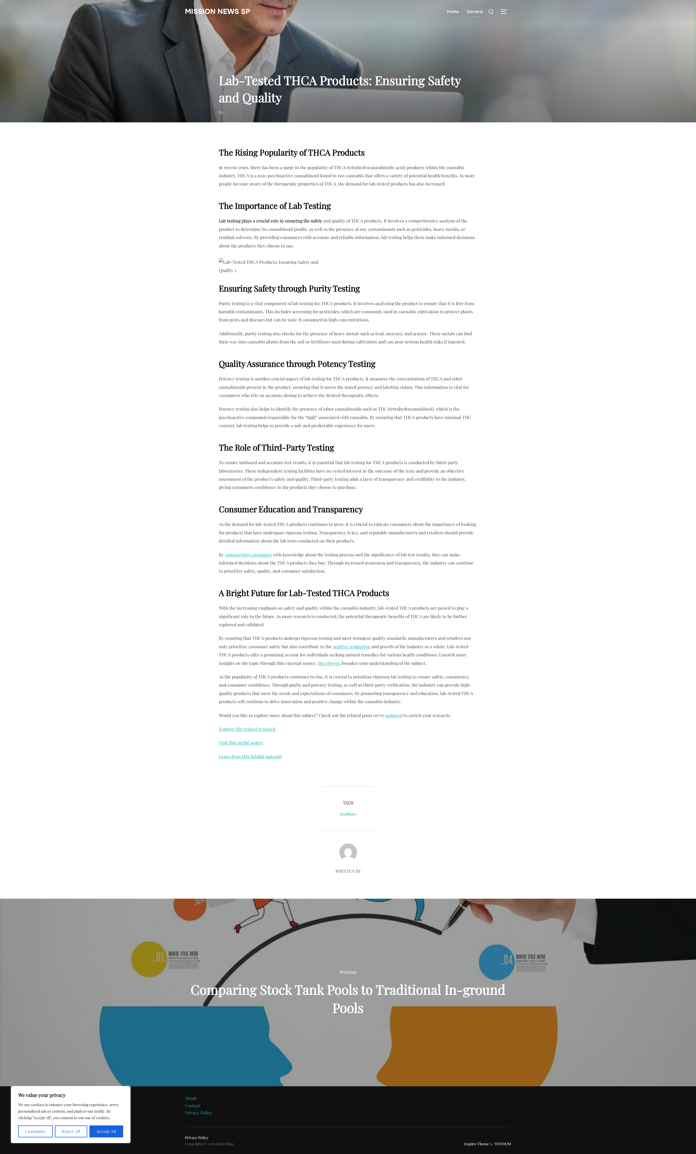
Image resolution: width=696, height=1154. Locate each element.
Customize (35, 1131)
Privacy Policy (198, 1112)
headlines (348, 814)
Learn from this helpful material (250, 756)
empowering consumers (248, 554)
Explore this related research (247, 729)
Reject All (71, 1131)
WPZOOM (503, 1143)
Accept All (106, 1131)
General (475, 11)
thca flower (329, 663)
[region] (70, 1114)
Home (453, 11)
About (191, 1098)
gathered (393, 715)
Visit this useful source (241, 742)
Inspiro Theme (476, 1143)
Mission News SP (217, 11)
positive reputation (351, 646)
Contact (193, 1105)
